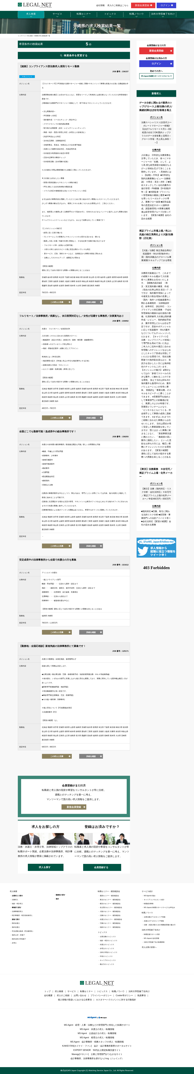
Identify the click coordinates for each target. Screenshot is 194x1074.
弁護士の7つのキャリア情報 (154, 921)
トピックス (110, 14)
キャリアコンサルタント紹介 (154, 900)
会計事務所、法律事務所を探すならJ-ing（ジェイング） (97, 1058)
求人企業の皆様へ (149, 947)
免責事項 (141, 995)
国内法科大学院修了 (19, 939)
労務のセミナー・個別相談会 (110, 923)
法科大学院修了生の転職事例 (154, 942)
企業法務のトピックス (108, 937)
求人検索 (31, 14)
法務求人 (15, 900)
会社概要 (48, 995)
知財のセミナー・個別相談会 (110, 927)
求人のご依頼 (63, 995)
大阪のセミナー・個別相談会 (110, 911)
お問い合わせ (80, 995)
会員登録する (101, 867)
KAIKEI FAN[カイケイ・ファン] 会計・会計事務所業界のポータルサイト (97, 1046)
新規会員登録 (142, 5)
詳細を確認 (91, 302)
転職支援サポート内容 (152, 934)
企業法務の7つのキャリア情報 (154, 917)
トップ (47, 991)
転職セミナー (84, 14)
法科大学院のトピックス (108, 952)
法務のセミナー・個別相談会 (110, 915)
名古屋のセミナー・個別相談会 (111, 907)
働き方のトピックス (107, 964)
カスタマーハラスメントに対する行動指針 (116, 1000)
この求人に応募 (56, 302)
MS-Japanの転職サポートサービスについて (156, 76)
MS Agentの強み (149, 896)
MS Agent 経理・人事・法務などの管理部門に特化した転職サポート (97, 1025)
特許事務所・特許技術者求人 (22, 915)
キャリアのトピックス (108, 960)
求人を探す (45, 867)
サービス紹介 (147, 891)
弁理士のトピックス (107, 948)
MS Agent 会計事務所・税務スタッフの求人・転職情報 (97, 1042)
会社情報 (100, 5)
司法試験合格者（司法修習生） (23, 931)
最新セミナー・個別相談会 (109, 896)
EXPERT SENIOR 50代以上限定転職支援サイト (97, 1050)
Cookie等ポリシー (124, 995)
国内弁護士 (16, 923)
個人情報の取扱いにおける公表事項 (75, 1000)
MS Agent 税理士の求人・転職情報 (97, 1037)
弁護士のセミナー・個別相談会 (111, 919)
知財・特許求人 (17, 904)
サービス (57, 14)
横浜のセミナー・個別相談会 (110, 904)
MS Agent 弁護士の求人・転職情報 (97, 1029)
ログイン (165, 5)
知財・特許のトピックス (108, 940)
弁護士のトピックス (107, 944)
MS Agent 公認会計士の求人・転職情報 (97, 1033)
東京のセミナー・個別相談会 (110, 900)
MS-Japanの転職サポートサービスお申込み (159, 907)
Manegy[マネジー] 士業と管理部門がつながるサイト (97, 1054)
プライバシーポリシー (101, 995)
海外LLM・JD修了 (18, 935)
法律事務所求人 (17, 911)
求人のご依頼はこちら (117, 5)
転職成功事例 (148, 904)
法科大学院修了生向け (163, 14)
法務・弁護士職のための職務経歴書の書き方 (160, 925)
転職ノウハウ (136, 14)
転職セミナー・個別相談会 (109, 891)
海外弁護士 (16, 927)
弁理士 (14, 943)
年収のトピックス (106, 956)
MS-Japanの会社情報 (151, 938)
